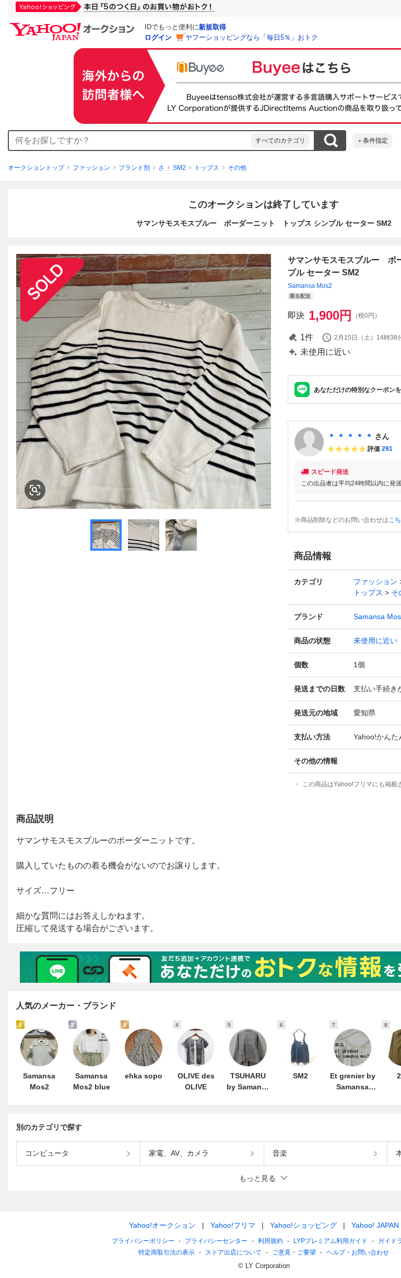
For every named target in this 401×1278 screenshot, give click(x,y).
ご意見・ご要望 (294, 1252)
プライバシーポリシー (143, 1241)
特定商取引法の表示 (166, 1252)
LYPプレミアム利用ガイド (330, 1241)
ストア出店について (233, 1252)
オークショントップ (36, 167)
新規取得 (212, 27)
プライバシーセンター (216, 1241)
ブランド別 (134, 167)
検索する (330, 140)
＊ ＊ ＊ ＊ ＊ (350, 436)
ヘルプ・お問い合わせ (357, 1252)
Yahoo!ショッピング (303, 1225)
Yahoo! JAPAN (375, 1225)
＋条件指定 (372, 140)
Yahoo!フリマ (232, 1225)
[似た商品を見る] (35, 490)
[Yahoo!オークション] (73, 25)
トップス (206, 167)
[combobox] (130, 140)
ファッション (91, 167)
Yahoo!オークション (162, 1225)
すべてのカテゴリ (280, 140)
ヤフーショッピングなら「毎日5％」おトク (251, 37)
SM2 (179, 167)
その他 (237, 167)
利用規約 (270, 1241)
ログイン (158, 37)
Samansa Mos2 (310, 285)
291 (387, 448)
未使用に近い (375, 640)
